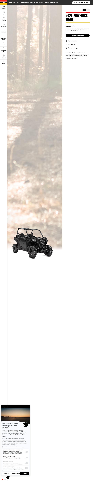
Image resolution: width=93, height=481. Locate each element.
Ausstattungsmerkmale (23, 2)
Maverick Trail (12, 2)
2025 (88, 10)
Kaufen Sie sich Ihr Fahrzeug (51, 2)
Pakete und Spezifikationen (36, 2)
